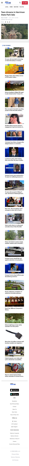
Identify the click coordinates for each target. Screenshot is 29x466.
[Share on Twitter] (7, 22)
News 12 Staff (4, 17)
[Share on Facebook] (5, 22)
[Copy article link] (9, 22)
